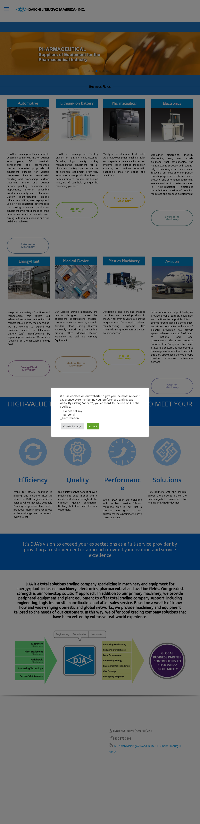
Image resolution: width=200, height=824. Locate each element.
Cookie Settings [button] (72, 426)
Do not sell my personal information (72, 414)
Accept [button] (93, 426)
